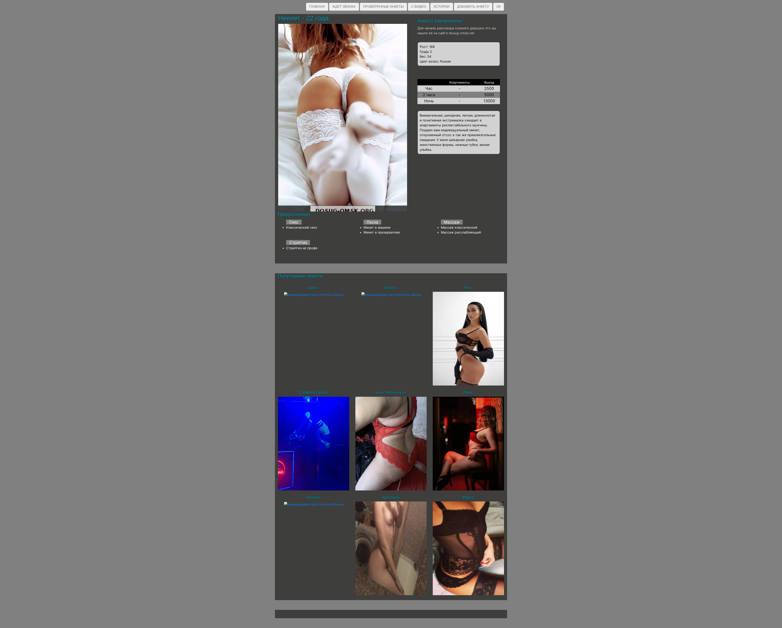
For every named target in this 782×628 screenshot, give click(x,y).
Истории (442, 6)
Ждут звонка (344, 6)
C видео (418, 6)
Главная (317, 6)
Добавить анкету (473, 6)
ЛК (498, 6)
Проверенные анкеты (383, 6)
